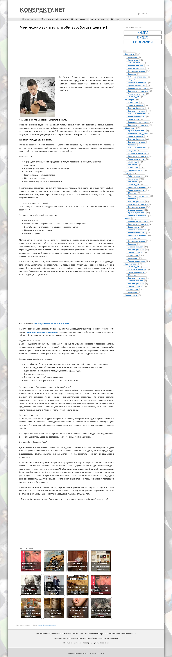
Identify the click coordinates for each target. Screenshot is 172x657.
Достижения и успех (136, 71)
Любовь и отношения (137, 76)
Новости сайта (131, 295)
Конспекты (30, 19)
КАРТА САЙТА (98, 654)
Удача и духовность (136, 85)
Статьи (62, 19)
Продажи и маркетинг (137, 82)
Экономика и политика (138, 91)
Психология (133, 60)
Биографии (79, 19)
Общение (132, 79)
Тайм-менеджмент (135, 62)
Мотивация (132, 57)
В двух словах (121, 19)
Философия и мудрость (138, 88)
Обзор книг (99, 19)
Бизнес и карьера (135, 65)
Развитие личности (136, 93)
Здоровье (132, 74)
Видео (47, 19)
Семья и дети (133, 96)
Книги (143, 32)
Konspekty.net (74, 654)
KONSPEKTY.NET (42, 10)
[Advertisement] (66, 52)
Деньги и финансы (49, 625)
